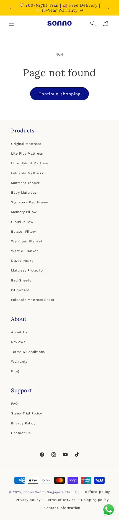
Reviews (18, 342)
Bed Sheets (21, 280)
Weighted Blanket (27, 241)
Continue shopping (59, 93)
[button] (12, 23)
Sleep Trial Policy (26, 413)
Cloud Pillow (22, 222)
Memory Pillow (24, 212)
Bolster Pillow (23, 232)
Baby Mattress (23, 192)
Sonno (29, 492)
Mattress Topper (25, 183)
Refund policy (97, 492)
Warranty (19, 361)
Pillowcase (20, 290)
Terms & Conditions (28, 352)
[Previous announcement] (10, 8)
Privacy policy (28, 500)
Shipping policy (95, 500)
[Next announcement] (109, 8)
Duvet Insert (22, 261)
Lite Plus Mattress (27, 153)
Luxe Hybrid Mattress (30, 163)
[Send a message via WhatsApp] (108, 509)
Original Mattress (26, 144)
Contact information (62, 508)
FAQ (14, 404)
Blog (15, 371)
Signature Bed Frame (29, 202)
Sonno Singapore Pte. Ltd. (57, 492)
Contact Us (21, 433)
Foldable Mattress (27, 173)
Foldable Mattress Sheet (33, 300)
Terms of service (61, 500)
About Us (19, 332)
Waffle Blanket (24, 251)
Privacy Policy (23, 423)
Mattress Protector (27, 270)
